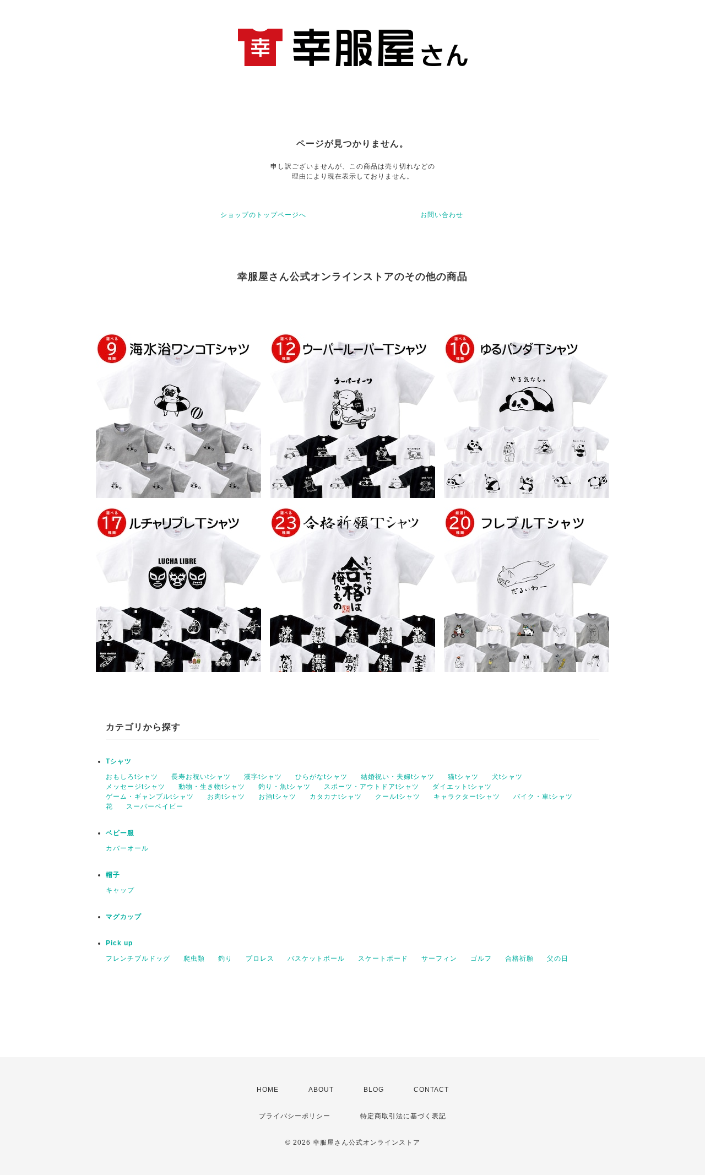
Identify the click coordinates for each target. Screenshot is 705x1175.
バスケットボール (316, 958)
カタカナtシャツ (336, 796)
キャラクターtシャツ (466, 796)
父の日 (557, 958)
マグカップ (124, 916)
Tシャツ (119, 761)
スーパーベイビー (154, 806)
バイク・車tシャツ (543, 796)
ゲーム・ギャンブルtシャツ (150, 796)
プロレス (260, 958)
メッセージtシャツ (135, 786)
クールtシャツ (397, 796)
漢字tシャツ (263, 777)
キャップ (120, 890)
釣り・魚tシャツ (284, 786)
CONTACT (431, 1089)
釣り (225, 958)
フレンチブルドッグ (138, 958)
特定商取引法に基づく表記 (403, 1116)
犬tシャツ (507, 777)
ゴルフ (481, 958)
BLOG (374, 1089)
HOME (268, 1089)
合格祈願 (519, 958)
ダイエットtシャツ (462, 786)
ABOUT (321, 1089)
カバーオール (127, 848)
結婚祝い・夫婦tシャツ (398, 777)
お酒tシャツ (277, 796)
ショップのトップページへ (263, 215)
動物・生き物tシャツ (211, 786)
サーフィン (439, 958)
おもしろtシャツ (132, 777)
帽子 (113, 875)
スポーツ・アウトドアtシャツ (371, 786)
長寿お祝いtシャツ (201, 777)
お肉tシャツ (226, 796)
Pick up (119, 943)
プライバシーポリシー (294, 1116)
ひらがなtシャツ (321, 777)
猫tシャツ (463, 777)
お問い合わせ (441, 215)
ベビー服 (120, 833)
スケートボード (383, 958)
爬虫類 (194, 958)
